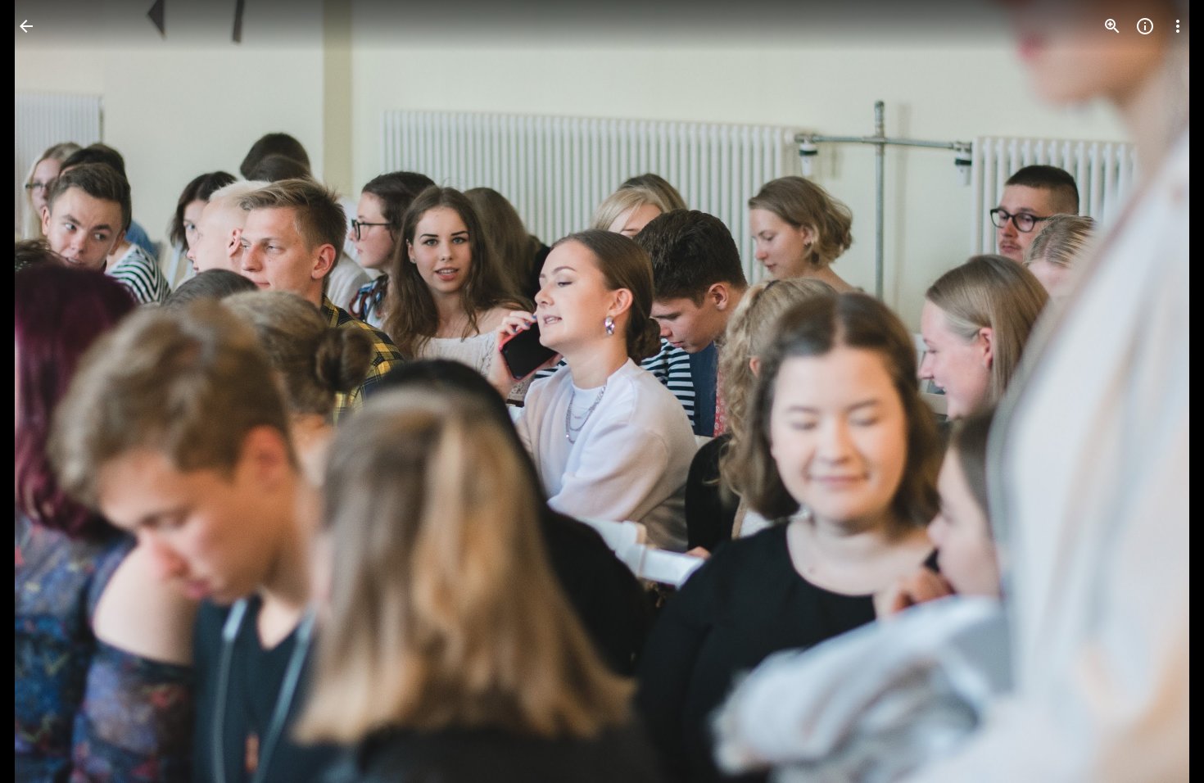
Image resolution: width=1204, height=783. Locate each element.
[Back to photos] (26, 26)
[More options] (1177, 26)
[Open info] (1145, 26)
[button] (46, 391)
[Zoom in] (1112, 26)
